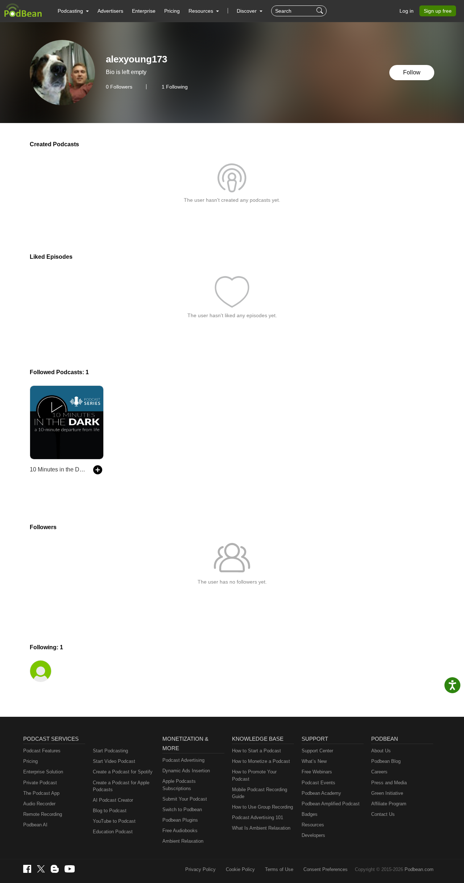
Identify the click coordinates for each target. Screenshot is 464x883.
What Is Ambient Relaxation (261, 828)
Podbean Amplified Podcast (331, 803)
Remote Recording (42, 814)
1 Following (175, 86)
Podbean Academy (321, 793)
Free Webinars (317, 771)
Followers (119, 86)
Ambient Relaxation (182, 841)
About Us (381, 750)
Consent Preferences (325, 869)
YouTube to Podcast (114, 821)
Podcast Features (42, 750)
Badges (310, 814)
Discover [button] (247, 11)
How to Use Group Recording (262, 807)
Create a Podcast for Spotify (123, 771)
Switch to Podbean (182, 809)
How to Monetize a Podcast (261, 761)
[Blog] (55, 869)
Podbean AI (35, 824)
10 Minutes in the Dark (58, 469)
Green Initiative (387, 793)
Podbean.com (419, 869)
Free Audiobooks (180, 830)
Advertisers (110, 11)
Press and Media (389, 782)
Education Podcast (113, 831)
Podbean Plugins (180, 820)
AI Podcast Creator (113, 800)
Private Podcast (40, 782)
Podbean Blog (386, 761)
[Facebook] (27, 869)
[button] (73, 11)
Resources (313, 824)
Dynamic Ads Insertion (186, 770)
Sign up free (438, 11)
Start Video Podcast (114, 761)
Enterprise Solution (43, 771)
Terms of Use (279, 869)
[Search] (320, 11)
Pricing (172, 11)
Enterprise (144, 11)
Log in (406, 11)
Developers (313, 835)
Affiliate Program (388, 803)
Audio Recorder (39, 803)
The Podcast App (41, 793)
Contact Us (383, 814)
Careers (379, 771)
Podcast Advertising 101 (257, 817)
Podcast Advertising (183, 760)
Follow (411, 72)
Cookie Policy (240, 869)
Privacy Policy (200, 869)
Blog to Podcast (110, 810)
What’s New (314, 761)
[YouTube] (70, 868)
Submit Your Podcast (184, 799)
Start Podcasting (110, 750)
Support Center (317, 750)
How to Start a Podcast (256, 750)
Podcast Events (318, 782)
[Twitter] (41, 869)
